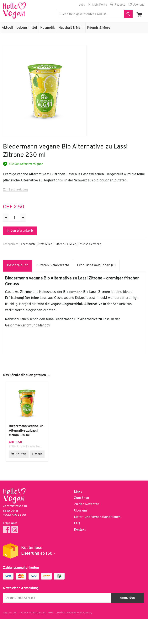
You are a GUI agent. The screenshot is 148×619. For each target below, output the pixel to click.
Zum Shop (81, 498)
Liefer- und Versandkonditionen (97, 517)
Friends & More (98, 28)
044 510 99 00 (15, 515)
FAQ (77, 523)
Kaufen (21, 454)
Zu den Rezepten (86, 504)
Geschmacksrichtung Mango (26, 325)
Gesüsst (83, 244)
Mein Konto (99, 4)
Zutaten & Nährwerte (52, 265)
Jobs (82, 4)
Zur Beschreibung (15, 189)
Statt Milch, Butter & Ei (53, 244)
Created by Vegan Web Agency (74, 612)
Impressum (10, 612)
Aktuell (7, 28)
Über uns (138, 4)
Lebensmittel (26, 28)
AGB (50, 612)
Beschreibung (17, 265)
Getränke (95, 244)
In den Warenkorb (20, 230)
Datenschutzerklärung (31, 612)
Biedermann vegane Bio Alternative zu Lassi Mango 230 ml (27, 403)
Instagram (14, 529)
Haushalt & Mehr (71, 28)
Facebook (6, 529)
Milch (72, 244)
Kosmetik (47, 28)
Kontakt (80, 529)
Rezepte (119, 4)
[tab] (17, 266)
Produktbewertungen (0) (96, 265)
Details (37, 454)
